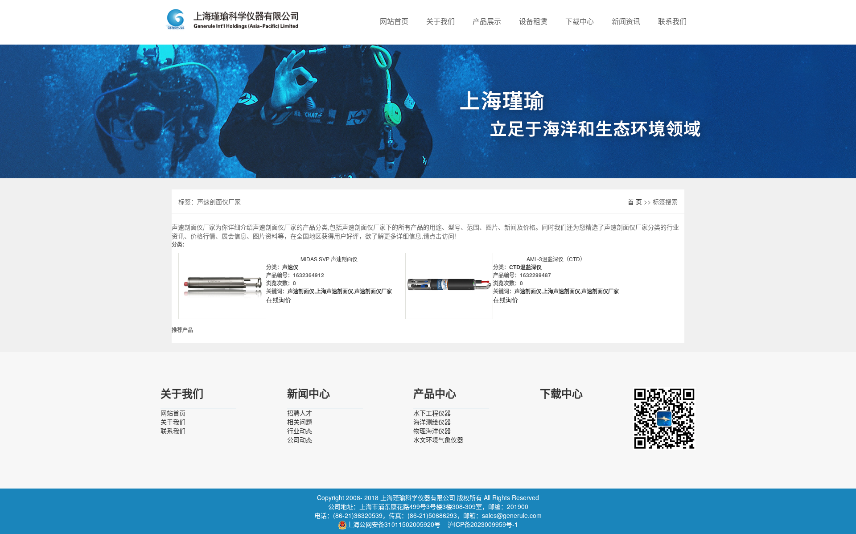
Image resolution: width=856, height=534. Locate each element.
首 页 (635, 201)
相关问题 (299, 421)
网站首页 (394, 21)
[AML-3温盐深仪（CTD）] (449, 286)
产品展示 (487, 21)
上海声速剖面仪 (334, 291)
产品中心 (434, 394)
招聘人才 (299, 412)
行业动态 (299, 430)
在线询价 (278, 299)
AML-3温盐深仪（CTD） (556, 259)
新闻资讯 (626, 21)
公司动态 (299, 439)
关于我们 (440, 21)
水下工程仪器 (432, 412)
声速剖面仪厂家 (373, 291)
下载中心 (579, 21)
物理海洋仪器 (432, 430)
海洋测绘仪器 (432, 421)
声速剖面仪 (301, 291)
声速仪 (290, 267)
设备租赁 (533, 21)
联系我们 (672, 21)
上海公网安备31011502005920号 (393, 524)
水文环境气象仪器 (438, 439)
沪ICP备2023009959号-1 (483, 524)
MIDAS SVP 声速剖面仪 (329, 259)
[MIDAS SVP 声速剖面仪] (222, 286)
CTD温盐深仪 (525, 267)
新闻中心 (308, 394)
